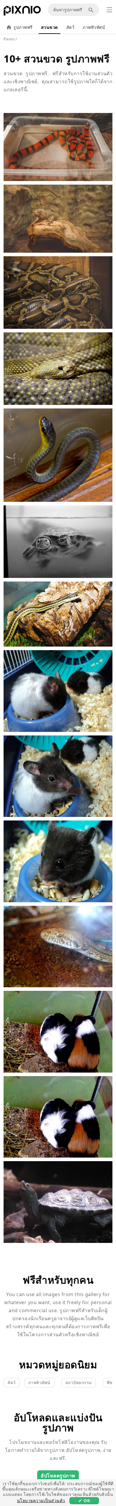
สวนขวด (49, 27)
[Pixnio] (22, 12)
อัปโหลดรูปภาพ (58, 1475)
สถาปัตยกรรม (78, 1382)
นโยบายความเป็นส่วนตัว (41, 1500)
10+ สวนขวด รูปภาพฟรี (56, 58)
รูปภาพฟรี (23, 27)
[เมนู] (109, 10)
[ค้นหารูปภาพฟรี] (92, 10)
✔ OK (84, 1500)
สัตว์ (70, 27)
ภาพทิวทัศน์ (94, 27)
